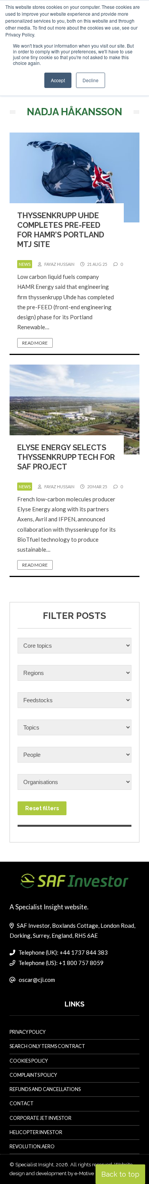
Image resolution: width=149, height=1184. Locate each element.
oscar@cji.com (37, 979)
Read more (35, 343)
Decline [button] (91, 80)
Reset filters (42, 808)
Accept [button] (58, 80)
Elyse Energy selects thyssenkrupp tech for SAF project (66, 457)
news (25, 264)
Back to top (120, 1174)
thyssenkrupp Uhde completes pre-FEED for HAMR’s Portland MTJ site (60, 230)
